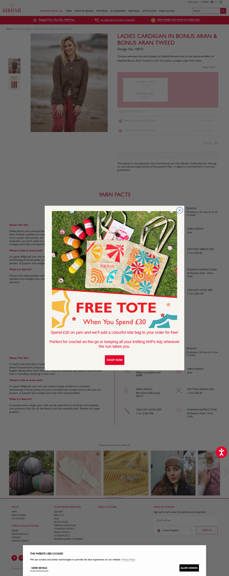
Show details (39, 567)
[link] (114, 269)
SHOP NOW (115, 360)
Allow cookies (189, 567)
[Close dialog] (180, 210)
